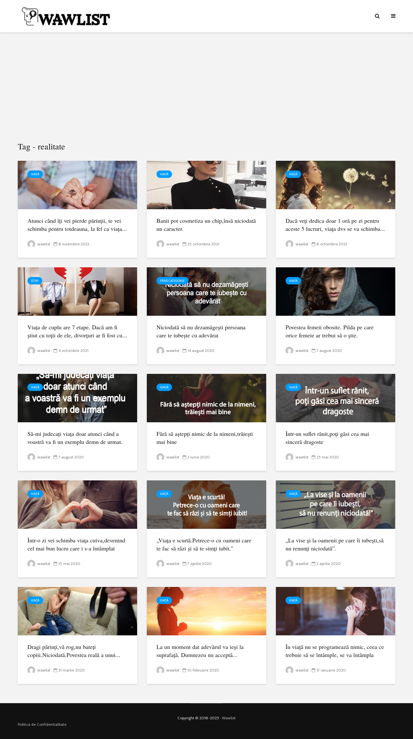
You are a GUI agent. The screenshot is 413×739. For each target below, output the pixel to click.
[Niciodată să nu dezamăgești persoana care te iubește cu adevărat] (206, 291)
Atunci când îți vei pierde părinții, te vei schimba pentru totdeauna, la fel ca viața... (77, 224)
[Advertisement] (206, 87)
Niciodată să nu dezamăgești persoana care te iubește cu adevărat (201, 331)
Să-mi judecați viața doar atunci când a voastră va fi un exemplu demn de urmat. (75, 438)
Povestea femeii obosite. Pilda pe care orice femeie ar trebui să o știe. (330, 331)
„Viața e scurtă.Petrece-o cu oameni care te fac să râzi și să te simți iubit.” (203, 544)
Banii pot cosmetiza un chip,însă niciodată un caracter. (206, 224)
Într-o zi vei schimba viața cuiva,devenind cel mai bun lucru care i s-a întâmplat (76, 544)
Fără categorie (172, 281)
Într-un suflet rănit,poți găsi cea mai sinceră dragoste (327, 438)
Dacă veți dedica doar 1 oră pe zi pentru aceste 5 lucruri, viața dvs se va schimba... (335, 224)
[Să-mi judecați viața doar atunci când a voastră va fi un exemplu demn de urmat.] (77, 398)
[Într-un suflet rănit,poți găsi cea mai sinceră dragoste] (335, 398)
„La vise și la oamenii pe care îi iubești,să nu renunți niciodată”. (335, 544)
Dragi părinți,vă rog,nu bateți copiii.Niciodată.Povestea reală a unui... (73, 651)
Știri (35, 281)
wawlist (43, 243)
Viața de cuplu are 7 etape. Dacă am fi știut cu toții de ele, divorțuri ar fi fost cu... (77, 331)
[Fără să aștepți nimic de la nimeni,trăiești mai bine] (206, 398)
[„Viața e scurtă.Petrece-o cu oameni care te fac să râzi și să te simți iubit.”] (206, 504)
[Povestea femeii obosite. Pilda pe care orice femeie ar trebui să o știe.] (335, 291)
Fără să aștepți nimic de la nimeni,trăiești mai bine (204, 438)
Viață (35, 174)
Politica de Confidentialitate (42, 724)
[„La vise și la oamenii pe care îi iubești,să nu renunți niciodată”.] (335, 504)
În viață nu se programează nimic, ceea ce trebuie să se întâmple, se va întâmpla (335, 651)
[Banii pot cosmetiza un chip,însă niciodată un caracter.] (206, 184)
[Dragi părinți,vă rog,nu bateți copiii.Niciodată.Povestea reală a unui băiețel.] (77, 611)
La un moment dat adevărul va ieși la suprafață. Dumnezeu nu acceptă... (200, 651)
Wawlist (229, 717)
